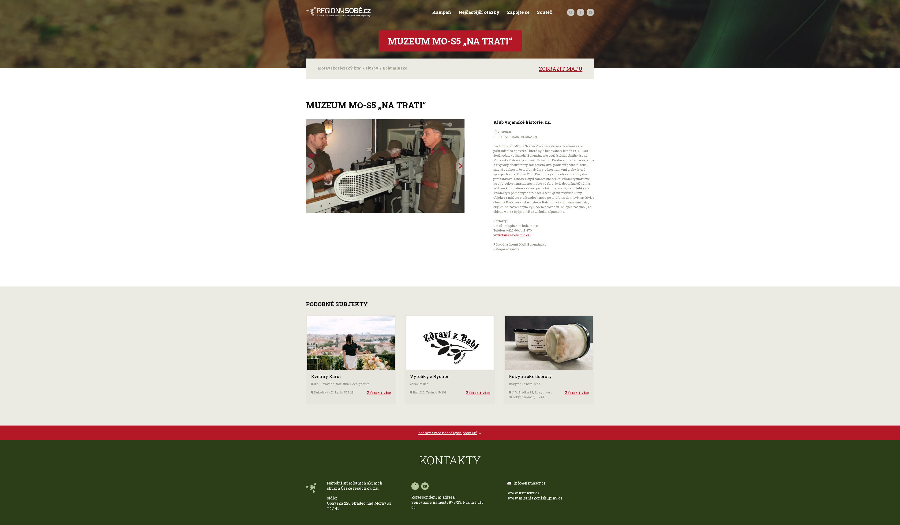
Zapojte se (518, 12)
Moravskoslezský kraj (339, 68)
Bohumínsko (395, 68)
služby (372, 68)
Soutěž (544, 12)
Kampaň (441, 12)
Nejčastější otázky (479, 12)
